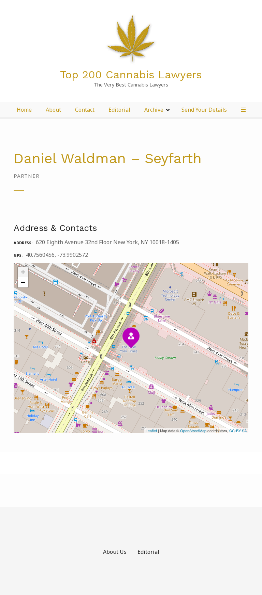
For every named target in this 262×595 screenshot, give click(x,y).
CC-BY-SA (238, 430)
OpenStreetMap (193, 430)
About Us (115, 551)
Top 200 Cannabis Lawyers (131, 74)
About (53, 109)
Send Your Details (204, 109)
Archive (153, 109)
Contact (84, 109)
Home (24, 109)
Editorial (119, 109)
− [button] (23, 282)
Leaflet (151, 430)
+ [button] (23, 272)
